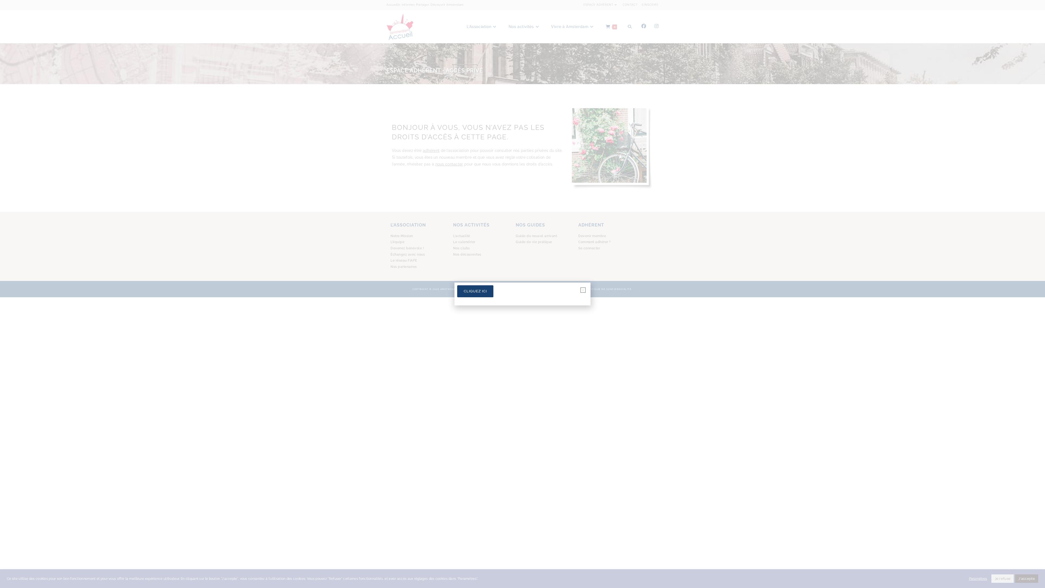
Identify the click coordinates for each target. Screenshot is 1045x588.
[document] (522, 294)
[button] (583, 290)
